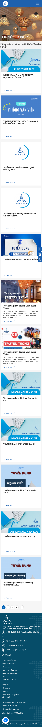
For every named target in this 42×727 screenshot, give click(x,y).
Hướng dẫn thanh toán (11, 709)
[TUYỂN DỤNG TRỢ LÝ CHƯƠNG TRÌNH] (21, 254)
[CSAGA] (5, 3)
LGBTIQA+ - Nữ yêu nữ (11, 695)
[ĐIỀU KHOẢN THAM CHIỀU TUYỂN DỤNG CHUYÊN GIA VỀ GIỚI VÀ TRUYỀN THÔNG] (21, 65)
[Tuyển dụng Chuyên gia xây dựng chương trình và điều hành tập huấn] (21, 577)
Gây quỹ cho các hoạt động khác (14, 702)
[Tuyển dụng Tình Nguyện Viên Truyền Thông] (21, 295)
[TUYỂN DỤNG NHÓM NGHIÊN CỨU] (21, 434)
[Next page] (22, 607)
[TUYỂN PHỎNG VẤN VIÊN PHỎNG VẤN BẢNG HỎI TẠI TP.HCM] (21, 116)
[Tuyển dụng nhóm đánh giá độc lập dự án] (21, 387)
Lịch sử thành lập (9, 663)
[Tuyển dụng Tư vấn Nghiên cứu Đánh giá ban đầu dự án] (21, 201)
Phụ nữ (5, 685)
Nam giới (6, 688)
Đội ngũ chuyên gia (10, 673)
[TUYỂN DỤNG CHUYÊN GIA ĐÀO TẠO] (21, 526)
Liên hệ (5, 677)
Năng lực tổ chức (9, 667)
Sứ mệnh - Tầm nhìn (10, 670)
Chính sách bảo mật (10, 706)
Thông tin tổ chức (9, 660)
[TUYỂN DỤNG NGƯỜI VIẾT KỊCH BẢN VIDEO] (21, 485)
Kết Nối (6, 691)
